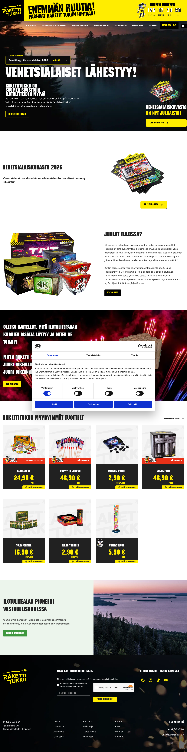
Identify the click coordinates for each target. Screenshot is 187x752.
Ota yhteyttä (58, 731)
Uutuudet (119, 731)
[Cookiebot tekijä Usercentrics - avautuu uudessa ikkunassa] (140, 346)
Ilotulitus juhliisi (101, 26)
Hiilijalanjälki (89, 726)
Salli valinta (93, 404)
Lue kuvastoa (157, 123)
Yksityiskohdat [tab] (93, 355)
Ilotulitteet (31, 26)
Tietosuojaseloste (11, 729)
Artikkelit (153, 26)
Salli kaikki (133, 404)
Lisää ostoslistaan (35, 488)
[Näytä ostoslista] (169, 25)
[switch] (78, 393)
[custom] (143, 680)
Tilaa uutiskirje (105, 699)
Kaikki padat (58, 736)
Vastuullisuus (121, 26)
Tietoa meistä (89, 731)
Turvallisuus (137, 26)
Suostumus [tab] (52, 355)
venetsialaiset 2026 (80, 26)
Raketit (118, 721)
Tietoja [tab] (134, 355)
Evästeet (26, 729)
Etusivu (56, 721)
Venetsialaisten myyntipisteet (54, 26)
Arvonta (119, 736)
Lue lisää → (57, 60)
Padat (118, 726)
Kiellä (54, 404)
